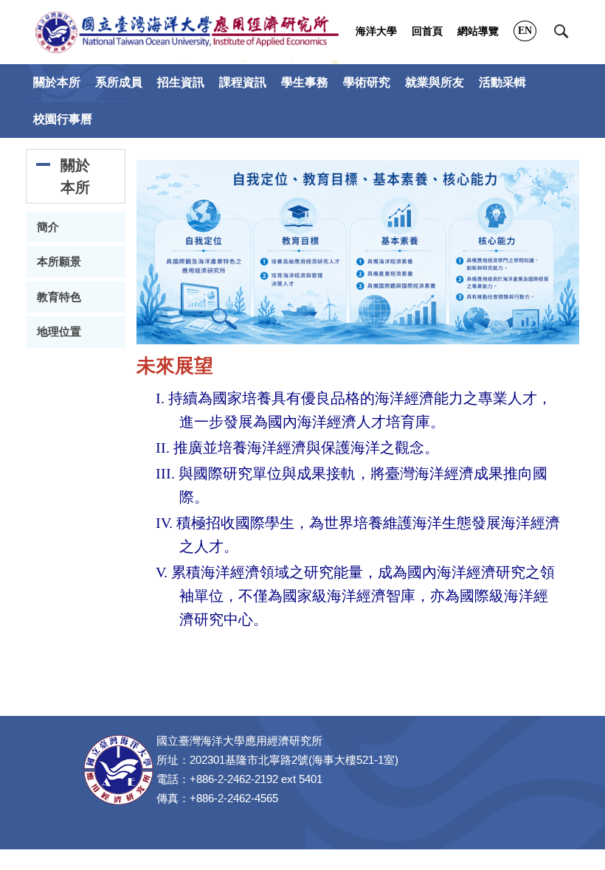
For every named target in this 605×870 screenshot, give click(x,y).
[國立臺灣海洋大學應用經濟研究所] (187, 32)
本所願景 (59, 262)
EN (525, 30)
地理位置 (59, 332)
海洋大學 (376, 31)
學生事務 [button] (304, 82)
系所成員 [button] (118, 82)
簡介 (48, 227)
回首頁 (427, 31)
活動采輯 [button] (502, 82)
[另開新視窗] (357, 252)
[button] (561, 32)
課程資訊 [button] (242, 82)
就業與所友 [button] (434, 82)
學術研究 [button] (366, 82)
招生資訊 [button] (180, 82)
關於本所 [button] (56, 82)
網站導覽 (478, 31)
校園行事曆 (62, 119)
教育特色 (59, 297)
